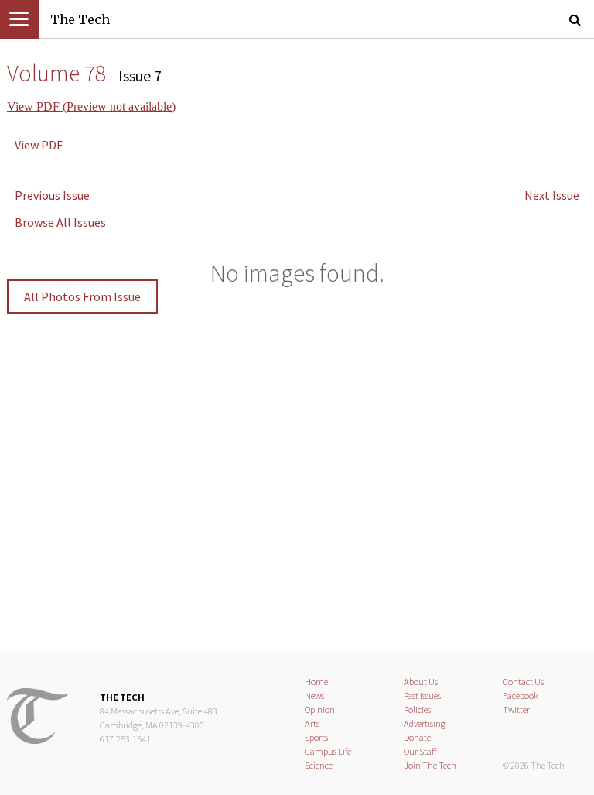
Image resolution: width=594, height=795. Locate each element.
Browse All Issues (60, 222)
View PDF (39, 144)
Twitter (516, 709)
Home (316, 681)
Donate (417, 737)
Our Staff (420, 751)
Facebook (520, 695)
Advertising (425, 723)
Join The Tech (430, 765)
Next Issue (551, 195)
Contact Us (523, 681)
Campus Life (328, 751)
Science (319, 765)
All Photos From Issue (82, 296)
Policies (417, 709)
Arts (312, 723)
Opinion (320, 709)
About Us (421, 681)
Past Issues (422, 695)
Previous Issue (52, 195)
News (314, 695)
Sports (316, 737)
